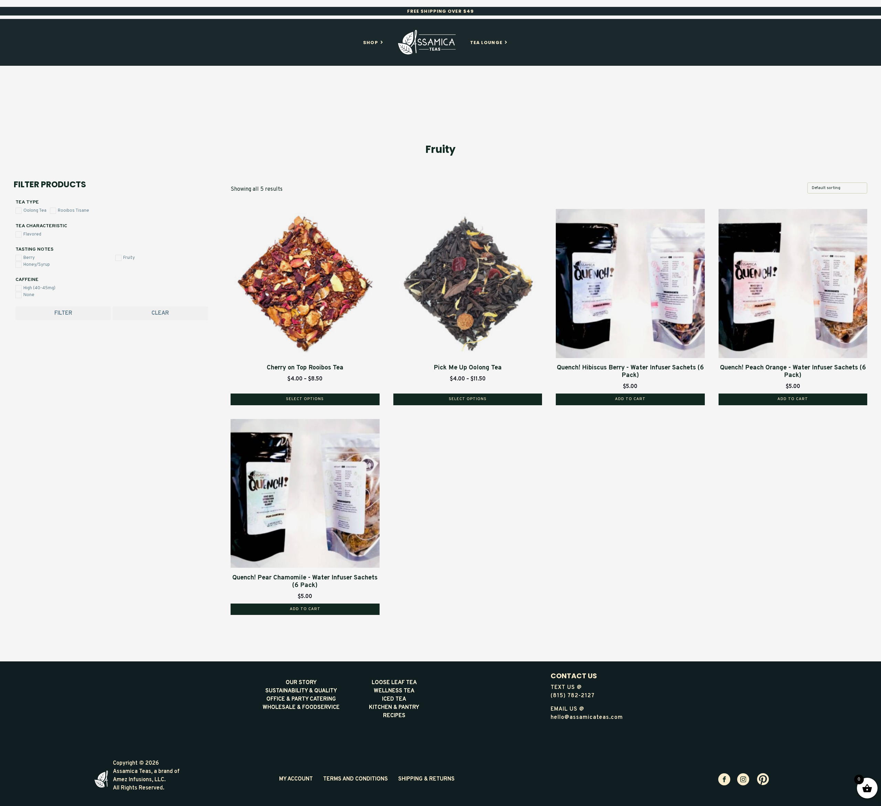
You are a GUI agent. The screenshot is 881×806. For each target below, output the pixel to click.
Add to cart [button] (630, 399)
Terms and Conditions (355, 779)
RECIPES (394, 715)
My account (296, 779)
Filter (63, 313)
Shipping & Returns (426, 779)
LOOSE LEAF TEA (394, 682)
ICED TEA (394, 699)
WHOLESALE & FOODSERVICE (301, 707)
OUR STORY (301, 682)
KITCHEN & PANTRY (394, 707)
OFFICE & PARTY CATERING (301, 699)
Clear (160, 313)
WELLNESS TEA (394, 691)
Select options (305, 399)
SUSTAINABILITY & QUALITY (301, 691)
